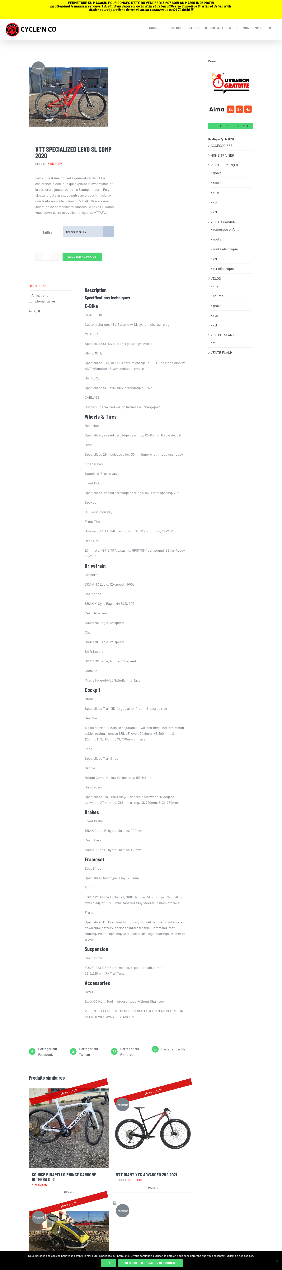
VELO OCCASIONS (224, 222)
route (217, 182)
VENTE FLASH (221, 352)
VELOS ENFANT (222, 335)
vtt (215, 212)
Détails (70, 1192)
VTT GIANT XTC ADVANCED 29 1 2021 (146, 1174)
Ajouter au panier (82, 256)
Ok (108, 1263)
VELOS (216, 278)
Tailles (47, 232)
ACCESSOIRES (222, 145)
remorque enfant (226, 229)
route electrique (225, 249)
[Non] (277, 1261)
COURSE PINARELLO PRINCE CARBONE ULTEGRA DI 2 (64, 1177)
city (216, 286)
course (218, 296)
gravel (217, 173)
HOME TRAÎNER (222, 155)
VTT (216, 342)
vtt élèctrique (223, 268)
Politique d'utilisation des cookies (150, 1263)
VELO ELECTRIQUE (225, 165)
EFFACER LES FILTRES (231, 126)
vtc (215, 202)
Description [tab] (38, 285)
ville (216, 192)
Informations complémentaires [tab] (42, 298)
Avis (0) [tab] (34, 311)
